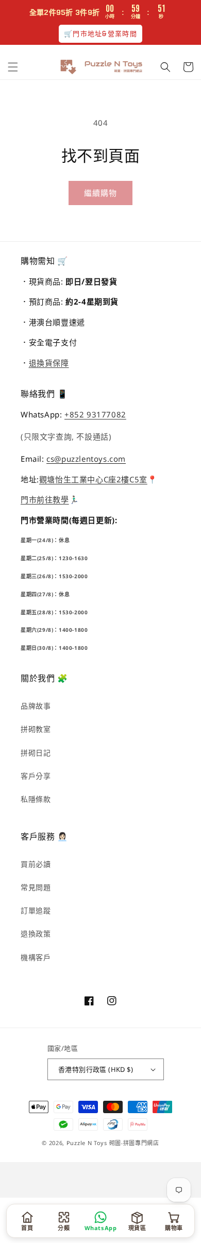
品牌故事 (36, 706)
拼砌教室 (36, 729)
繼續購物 (100, 193)
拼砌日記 (36, 753)
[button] (13, 67)
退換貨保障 (49, 363)
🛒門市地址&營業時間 (100, 33)
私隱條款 (36, 799)
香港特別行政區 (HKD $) (95, 1069)
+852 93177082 (95, 414)
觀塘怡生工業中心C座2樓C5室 (93, 479)
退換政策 (36, 933)
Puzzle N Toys (86, 1143)
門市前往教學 (45, 499)
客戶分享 (36, 776)
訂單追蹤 (36, 910)
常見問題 (36, 887)
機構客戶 (36, 957)
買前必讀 (36, 864)
